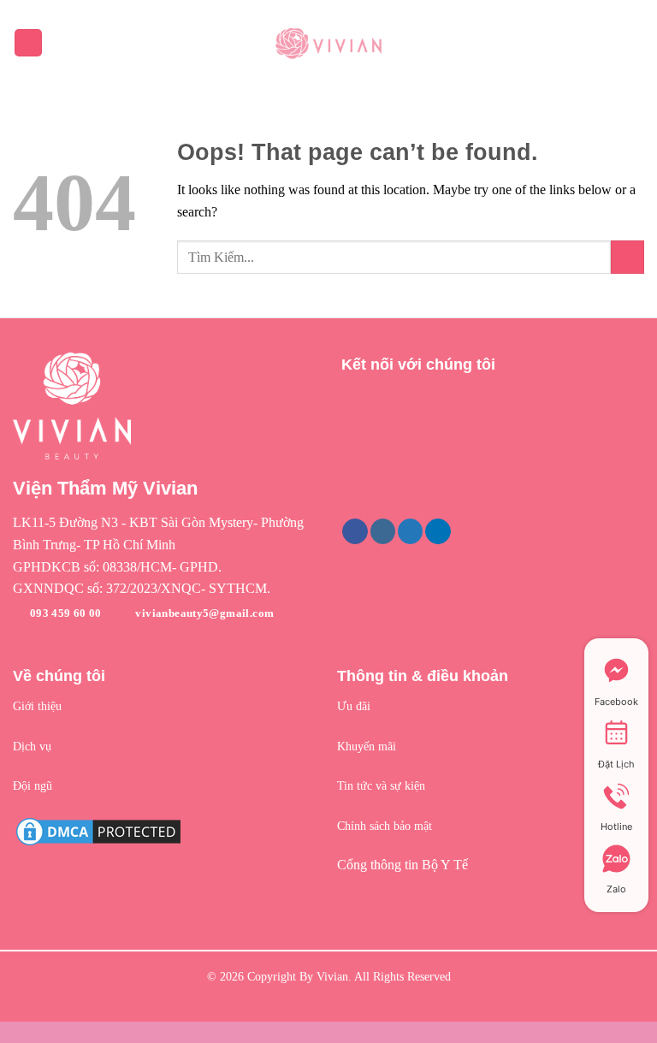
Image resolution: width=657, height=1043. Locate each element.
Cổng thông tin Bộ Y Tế (402, 864)
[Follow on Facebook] (354, 531)
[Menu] (28, 43)
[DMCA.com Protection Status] (98, 829)
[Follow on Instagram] (382, 531)
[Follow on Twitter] (410, 531)
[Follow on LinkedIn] (437, 531)
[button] (164, 533)
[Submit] (627, 257)
